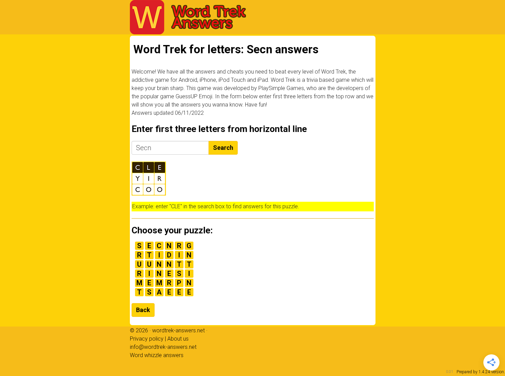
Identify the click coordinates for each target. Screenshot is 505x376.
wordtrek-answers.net (178, 330)
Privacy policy (147, 338)
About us (178, 338)
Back (143, 309)
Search (223, 147)
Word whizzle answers (156, 355)
